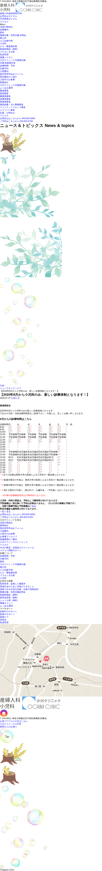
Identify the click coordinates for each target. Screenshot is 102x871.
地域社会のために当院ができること (17, 586)
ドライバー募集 (7, 110)
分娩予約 (4, 68)
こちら (33, 506)
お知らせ (15, 398)
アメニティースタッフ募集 (13, 107)
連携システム (6, 57)
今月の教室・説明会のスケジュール (17, 548)
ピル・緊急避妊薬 (8, 46)
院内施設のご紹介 (8, 77)
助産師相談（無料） (9, 49)
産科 (2, 32)
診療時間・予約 (7, 66)
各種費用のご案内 (8, 539)
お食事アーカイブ (8, 536)
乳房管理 (4, 54)
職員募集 (4, 91)
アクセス (4, 116)
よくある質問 (6, 88)
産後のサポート (7, 614)
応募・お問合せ (7, 113)
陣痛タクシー (6, 603)
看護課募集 (5, 96)
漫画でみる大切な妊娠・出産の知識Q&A (19, 589)
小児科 (3, 43)
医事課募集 (5, 102)
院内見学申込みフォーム (11, 74)
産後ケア (4, 617)
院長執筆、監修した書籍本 (13, 584)
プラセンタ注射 (7, 52)
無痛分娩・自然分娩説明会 (13, 592)
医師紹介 (4, 82)
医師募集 (4, 93)
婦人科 (3, 38)
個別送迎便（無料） (9, 597)
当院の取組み (6, 27)
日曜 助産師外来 (7, 63)
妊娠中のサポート (8, 611)
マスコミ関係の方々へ (10, 550)
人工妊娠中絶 (6, 41)
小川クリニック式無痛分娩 (13, 60)
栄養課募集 (5, 99)
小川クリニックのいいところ (14, 542)
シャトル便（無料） (9, 600)
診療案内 (4, 30)
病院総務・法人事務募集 (11, 104)
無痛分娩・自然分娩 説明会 (13, 35)
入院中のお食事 (7, 79)
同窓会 (3, 620)
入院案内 (4, 71)
